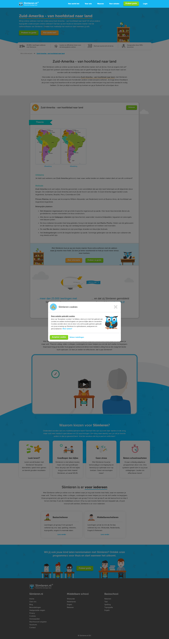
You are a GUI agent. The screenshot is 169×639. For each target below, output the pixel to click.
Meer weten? (67, 329)
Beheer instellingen (77, 337)
